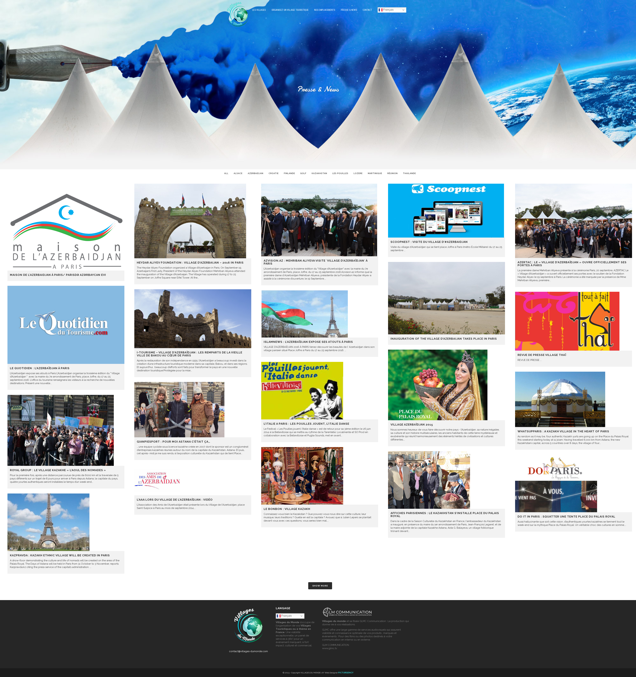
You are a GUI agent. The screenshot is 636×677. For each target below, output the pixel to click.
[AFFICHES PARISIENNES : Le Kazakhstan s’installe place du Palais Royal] (446, 480)
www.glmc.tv (329, 648)
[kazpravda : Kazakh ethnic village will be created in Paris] (65, 522)
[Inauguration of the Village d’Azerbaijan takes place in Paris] (446, 298)
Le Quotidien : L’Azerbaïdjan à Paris (40, 368)
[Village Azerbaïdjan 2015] (446, 385)
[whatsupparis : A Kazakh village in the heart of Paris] (573, 399)
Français (388, 9)
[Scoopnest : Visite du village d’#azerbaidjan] (446, 211)
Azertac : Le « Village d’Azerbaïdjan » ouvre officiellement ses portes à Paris (572, 264)
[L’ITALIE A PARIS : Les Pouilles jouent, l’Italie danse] (319, 390)
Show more (320, 586)
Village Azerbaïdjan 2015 (412, 424)
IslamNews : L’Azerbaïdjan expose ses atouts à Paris (308, 341)
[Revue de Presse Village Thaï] (573, 321)
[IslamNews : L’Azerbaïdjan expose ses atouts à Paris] (319, 314)
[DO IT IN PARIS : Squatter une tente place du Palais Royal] (573, 483)
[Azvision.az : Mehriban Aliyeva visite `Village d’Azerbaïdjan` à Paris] (319, 220)
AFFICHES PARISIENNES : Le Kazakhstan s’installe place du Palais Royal (445, 514)
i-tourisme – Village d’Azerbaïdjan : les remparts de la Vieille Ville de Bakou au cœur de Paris (189, 354)
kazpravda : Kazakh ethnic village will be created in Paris (60, 555)
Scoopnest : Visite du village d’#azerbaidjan (429, 242)
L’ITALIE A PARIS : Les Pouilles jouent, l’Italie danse (306, 423)
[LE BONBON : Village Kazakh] (319, 476)
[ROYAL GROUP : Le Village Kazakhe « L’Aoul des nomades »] (65, 430)
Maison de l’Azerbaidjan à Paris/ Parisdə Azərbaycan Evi (58, 275)
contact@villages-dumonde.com (248, 651)
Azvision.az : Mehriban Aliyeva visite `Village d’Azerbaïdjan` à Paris (316, 262)
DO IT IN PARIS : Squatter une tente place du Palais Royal (566, 516)
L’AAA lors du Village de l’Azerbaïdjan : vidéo (175, 499)
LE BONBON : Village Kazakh (287, 509)
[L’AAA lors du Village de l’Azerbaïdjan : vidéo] (192, 480)
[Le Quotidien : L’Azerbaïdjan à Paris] (65, 325)
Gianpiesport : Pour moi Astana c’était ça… (173, 441)
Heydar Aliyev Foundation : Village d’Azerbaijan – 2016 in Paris (190, 262)
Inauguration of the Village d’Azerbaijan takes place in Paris (444, 338)
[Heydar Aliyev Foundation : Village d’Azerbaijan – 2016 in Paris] (192, 221)
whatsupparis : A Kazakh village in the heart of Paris (563, 431)
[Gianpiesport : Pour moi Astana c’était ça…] (192, 409)
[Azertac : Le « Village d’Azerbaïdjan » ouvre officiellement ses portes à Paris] (573, 221)
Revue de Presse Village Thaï (542, 355)
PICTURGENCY (345, 673)
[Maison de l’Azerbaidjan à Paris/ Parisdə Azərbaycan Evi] (65, 227)
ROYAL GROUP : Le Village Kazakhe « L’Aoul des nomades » (58, 470)
